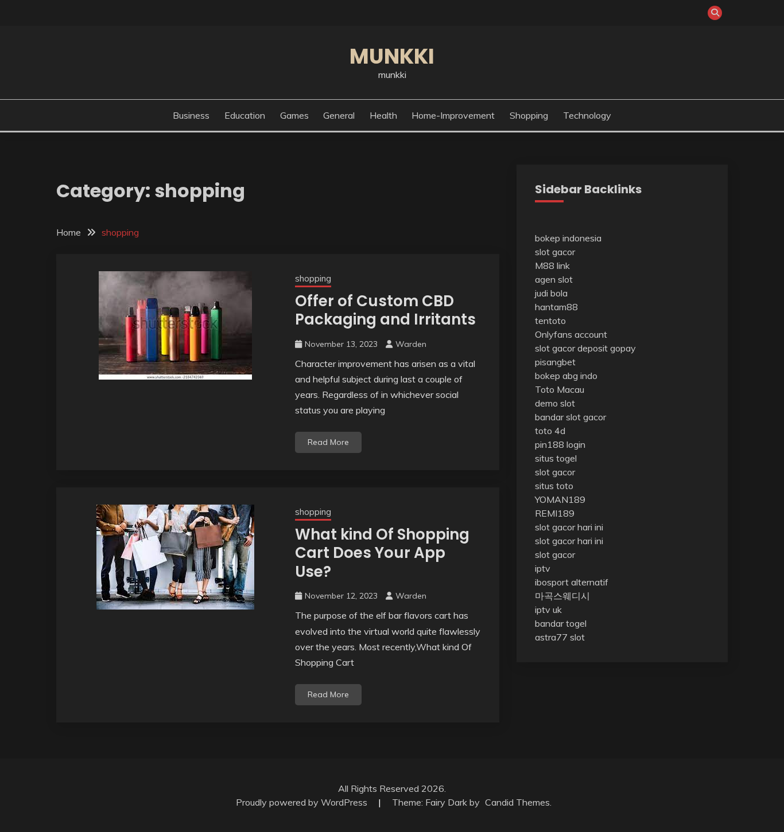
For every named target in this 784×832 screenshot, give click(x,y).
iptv (542, 568)
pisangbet (555, 362)
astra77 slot (560, 637)
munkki (392, 56)
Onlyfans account (571, 334)
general (339, 115)
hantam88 (556, 307)
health (383, 115)
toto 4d (550, 430)
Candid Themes (517, 802)
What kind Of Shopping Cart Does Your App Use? (382, 553)
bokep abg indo (566, 375)
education (244, 115)
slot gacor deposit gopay (585, 348)
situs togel (556, 458)
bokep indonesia (568, 238)
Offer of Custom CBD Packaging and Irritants (385, 310)
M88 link (552, 265)
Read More (328, 442)
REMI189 (555, 513)
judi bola (551, 293)
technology (587, 115)
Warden (410, 344)
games (294, 115)
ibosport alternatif (571, 582)
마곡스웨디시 (562, 595)
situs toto (554, 485)
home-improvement (453, 115)
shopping (529, 115)
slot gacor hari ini (569, 527)
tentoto (550, 320)
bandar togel (561, 623)
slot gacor (555, 251)
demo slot (555, 403)
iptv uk (548, 609)
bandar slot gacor (570, 417)
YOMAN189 (560, 499)
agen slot (554, 279)
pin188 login (560, 444)
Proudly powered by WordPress (303, 802)
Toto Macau (559, 389)
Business (191, 115)
